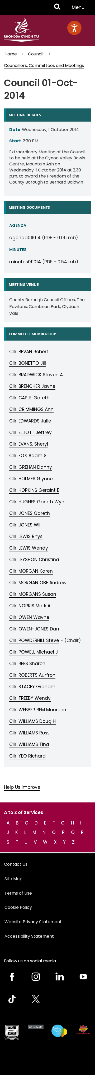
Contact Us (15, 864)
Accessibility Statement (29, 936)
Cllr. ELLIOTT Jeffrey (30, 432)
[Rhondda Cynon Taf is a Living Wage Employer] (59, 1031)
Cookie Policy (18, 907)
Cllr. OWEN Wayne (29, 617)
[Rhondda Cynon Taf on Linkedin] (59, 976)
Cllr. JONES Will (25, 525)
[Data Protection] (83, 1029)
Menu (80, 9)
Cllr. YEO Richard (27, 756)
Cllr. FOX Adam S (27, 455)
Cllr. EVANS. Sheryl (28, 444)
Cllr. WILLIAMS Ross (29, 733)
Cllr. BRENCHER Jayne (32, 386)
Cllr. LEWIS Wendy (28, 548)
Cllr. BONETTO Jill (27, 363)
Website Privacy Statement (33, 922)
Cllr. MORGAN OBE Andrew (37, 583)
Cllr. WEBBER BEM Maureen (37, 710)
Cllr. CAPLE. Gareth (29, 398)
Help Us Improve (22, 787)
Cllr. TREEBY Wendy (30, 698)
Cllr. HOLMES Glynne (31, 479)
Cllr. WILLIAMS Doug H (32, 721)
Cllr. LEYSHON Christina (34, 559)
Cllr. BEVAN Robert (28, 351)
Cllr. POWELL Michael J (33, 652)
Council (35, 54)
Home (10, 54)
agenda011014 (25, 237)
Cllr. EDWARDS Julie (30, 421)
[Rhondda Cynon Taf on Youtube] (83, 976)
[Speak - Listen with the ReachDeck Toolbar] (74, 28)
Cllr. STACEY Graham (32, 686)
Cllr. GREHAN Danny (30, 467)
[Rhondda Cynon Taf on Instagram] (36, 976)
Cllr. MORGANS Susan (32, 594)
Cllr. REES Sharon (27, 663)
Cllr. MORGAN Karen (31, 571)
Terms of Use (18, 893)
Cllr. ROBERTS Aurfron (32, 675)
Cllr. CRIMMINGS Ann (31, 409)
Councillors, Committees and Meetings (44, 65)
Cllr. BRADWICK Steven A (36, 375)
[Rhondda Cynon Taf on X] (36, 999)
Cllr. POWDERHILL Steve (34, 640)
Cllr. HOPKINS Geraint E (34, 490)
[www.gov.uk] (12, 1033)
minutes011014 (25, 262)
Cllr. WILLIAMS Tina (29, 744)
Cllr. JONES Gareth (29, 513)
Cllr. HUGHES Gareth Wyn (36, 502)
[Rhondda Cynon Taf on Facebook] (12, 976)
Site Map (13, 879)
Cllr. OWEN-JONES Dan (34, 629)
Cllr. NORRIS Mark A (29, 606)
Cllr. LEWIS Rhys (25, 536)
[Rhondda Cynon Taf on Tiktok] (12, 999)
